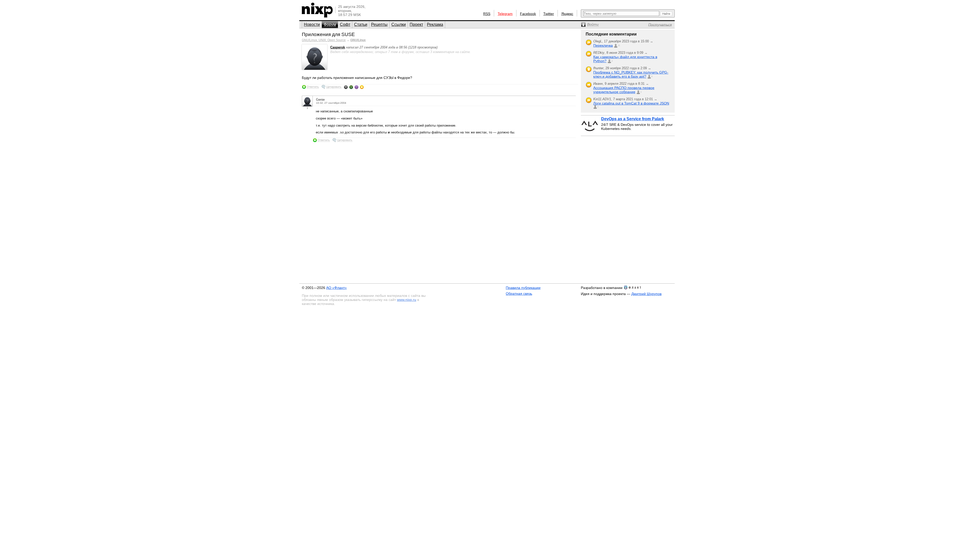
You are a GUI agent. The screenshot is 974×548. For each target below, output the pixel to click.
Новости (312, 24)
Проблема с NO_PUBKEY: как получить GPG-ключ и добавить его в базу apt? (630, 74)
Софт (345, 24)
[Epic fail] (346, 87)
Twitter (548, 14)
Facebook (528, 14)
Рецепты (379, 24)
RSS (486, 14)
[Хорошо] (356, 87)
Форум (330, 24)
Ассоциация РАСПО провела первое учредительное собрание (623, 90)
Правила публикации (523, 288)
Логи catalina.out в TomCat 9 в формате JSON (631, 103)
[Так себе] (351, 87)
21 (619, 45)
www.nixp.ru (406, 300)
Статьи (360, 24)
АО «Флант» (336, 288)
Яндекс (567, 14)
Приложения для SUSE (328, 34)
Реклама (435, 24)
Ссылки (398, 24)
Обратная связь (519, 294)
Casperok (337, 47)
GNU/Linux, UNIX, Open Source (324, 40)
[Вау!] (362, 87)
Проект (416, 24)
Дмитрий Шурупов (646, 294)
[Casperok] (314, 69)
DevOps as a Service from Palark (632, 119)
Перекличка (603, 45)
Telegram (505, 14)
